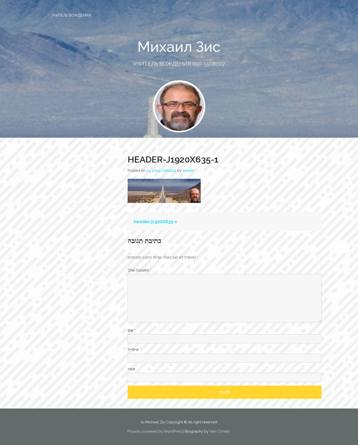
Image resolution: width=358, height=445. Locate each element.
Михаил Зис (179, 46)
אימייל (134, 349)
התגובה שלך (139, 270)
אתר (131, 369)
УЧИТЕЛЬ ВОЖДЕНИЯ (71, 15)
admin (188, 170)
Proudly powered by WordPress (154, 431)
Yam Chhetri (219, 431)
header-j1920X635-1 (155, 221)
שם (131, 330)
